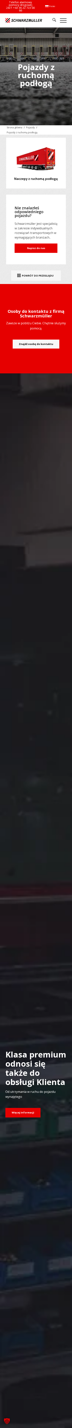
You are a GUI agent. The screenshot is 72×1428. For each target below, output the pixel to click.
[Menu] (61, 20)
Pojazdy (30, 127)
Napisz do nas (36, 248)
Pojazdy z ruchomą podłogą (22, 132)
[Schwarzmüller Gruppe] (23, 20)
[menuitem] (50, 6)
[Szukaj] (52, 20)
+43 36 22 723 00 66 (24, 9)
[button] (7, 1421)
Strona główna (14, 127)
